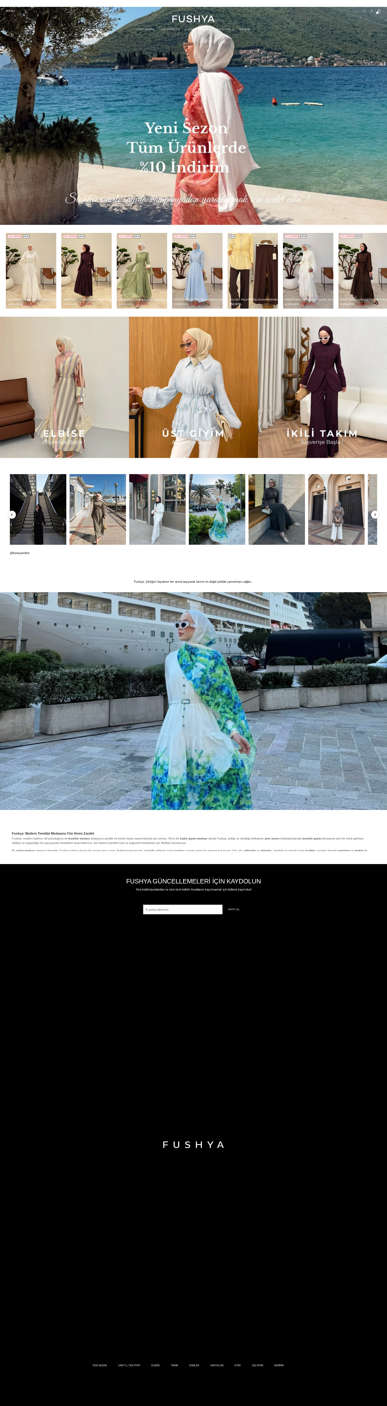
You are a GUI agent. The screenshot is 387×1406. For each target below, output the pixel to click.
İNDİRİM (279, 1365)
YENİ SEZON (99, 1365)
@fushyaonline (19, 553)
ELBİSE (155, 1365)
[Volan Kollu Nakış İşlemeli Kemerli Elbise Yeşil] (142, 271)
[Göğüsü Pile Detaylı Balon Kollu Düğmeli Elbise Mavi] (197, 271)
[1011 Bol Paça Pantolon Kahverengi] (253, 271)
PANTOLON (217, 1365)
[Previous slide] (12, 515)
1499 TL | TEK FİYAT (129, 1365)
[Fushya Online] (193, 18)
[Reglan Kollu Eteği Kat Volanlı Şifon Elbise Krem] (308, 271)
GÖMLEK (194, 1365)
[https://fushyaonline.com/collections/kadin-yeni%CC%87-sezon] (193, 701)
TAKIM (174, 1365)
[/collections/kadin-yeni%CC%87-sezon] (193, 116)
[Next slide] (375, 515)
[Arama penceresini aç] (364, 11)
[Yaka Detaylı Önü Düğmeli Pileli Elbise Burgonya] (86, 271)
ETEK (238, 1365)
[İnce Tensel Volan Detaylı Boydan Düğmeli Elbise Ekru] (31, 271)
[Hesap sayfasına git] (372, 11)
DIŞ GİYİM (257, 1365)
